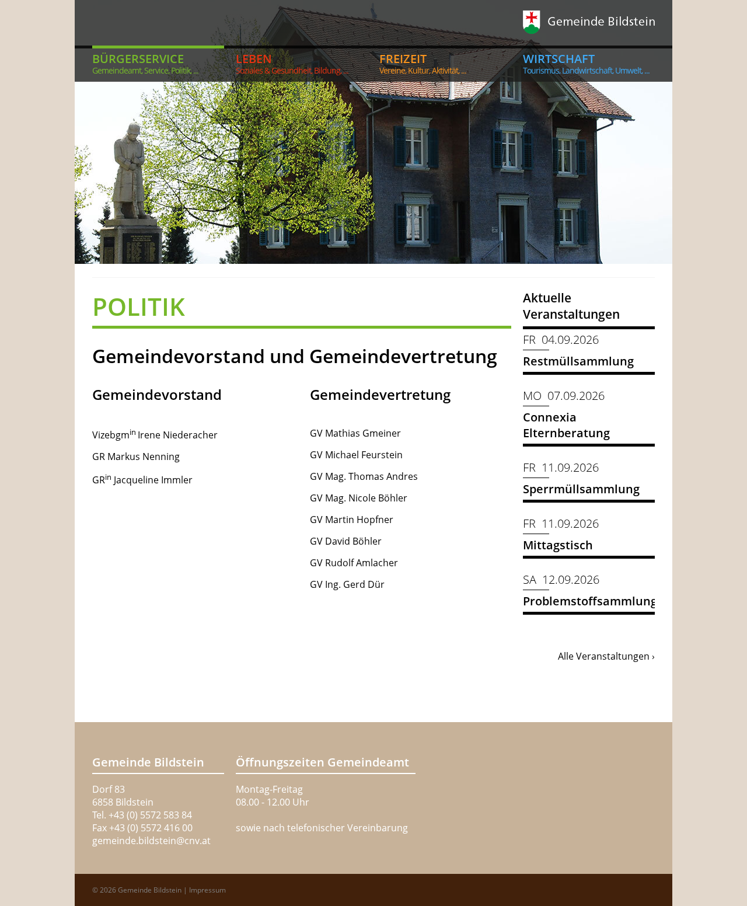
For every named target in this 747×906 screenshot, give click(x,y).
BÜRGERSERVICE (145, 63)
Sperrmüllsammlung (581, 489)
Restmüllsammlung (578, 361)
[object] (373, 132)
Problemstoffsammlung (590, 601)
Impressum (207, 890)
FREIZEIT (422, 63)
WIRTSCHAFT (586, 63)
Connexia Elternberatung (566, 425)
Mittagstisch (558, 545)
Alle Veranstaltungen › (606, 656)
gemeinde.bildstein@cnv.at (151, 840)
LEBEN (292, 63)
